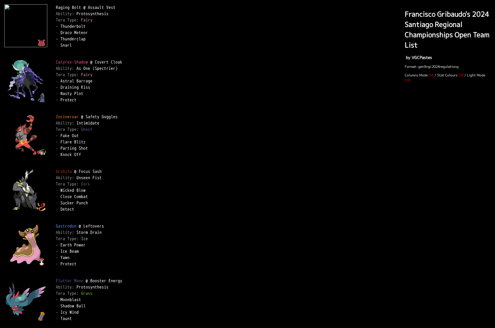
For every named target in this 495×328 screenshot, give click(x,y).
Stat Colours (447, 75)
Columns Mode (416, 75)
